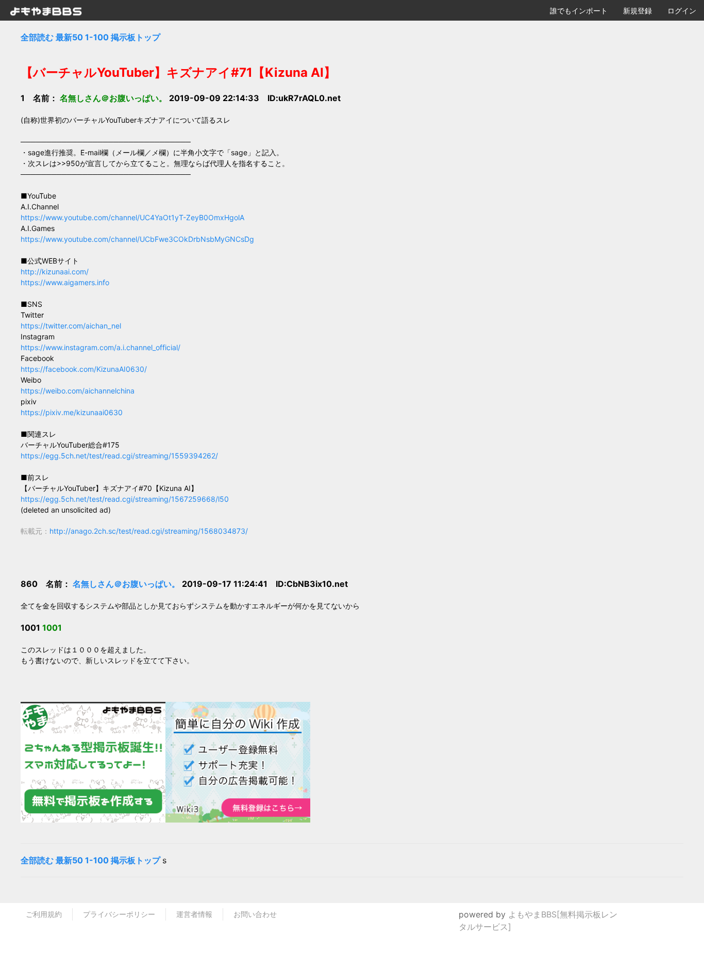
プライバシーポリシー (119, 914)
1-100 (97, 37)
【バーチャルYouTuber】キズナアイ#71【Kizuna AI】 (178, 72)
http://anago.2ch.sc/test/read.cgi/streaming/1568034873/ (148, 531)
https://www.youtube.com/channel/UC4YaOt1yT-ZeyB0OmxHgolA (132, 217)
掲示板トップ (135, 37)
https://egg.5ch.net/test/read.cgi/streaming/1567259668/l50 (125, 499)
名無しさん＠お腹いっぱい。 (127, 584)
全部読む (37, 37)
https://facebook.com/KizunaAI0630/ (84, 369)
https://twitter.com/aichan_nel (71, 325)
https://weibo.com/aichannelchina (78, 390)
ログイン (681, 10)
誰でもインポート (579, 10)
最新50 (69, 37)
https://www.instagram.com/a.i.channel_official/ (100, 347)
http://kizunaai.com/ (55, 271)
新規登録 (637, 10)
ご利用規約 (44, 914)
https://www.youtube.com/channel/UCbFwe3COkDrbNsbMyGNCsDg (137, 239)
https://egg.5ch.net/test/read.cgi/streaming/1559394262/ (119, 455)
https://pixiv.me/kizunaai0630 (72, 412)
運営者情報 (194, 914)
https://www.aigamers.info (65, 282)
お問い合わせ (255, 914)
